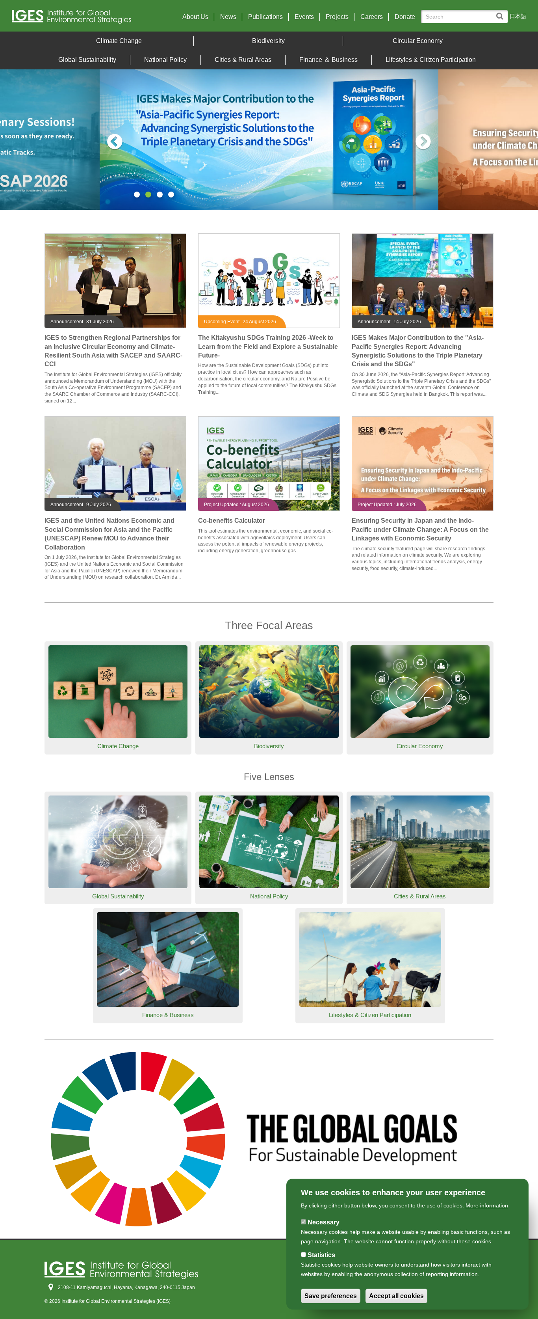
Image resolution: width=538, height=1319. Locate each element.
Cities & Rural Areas (243, 59)
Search (501, 12)
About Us (195, 17)
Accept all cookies (396, 1296)
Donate (405, 17)
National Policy (165, 59)
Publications (265, 17)
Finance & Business (168, 1015)
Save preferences (330, 1296)
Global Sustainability (87, 59)
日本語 (518, 16)
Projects (337, 17)
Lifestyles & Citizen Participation (431, 59)
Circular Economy (418, 40)
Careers (371, 17)
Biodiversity (268, 40)
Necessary (323, 1222)
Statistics (321, 1255)
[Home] (74, 19)
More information (487, 1205)
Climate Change (119, 40)
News (228, 17)
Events (304, 17)
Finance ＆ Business (328, 59)
